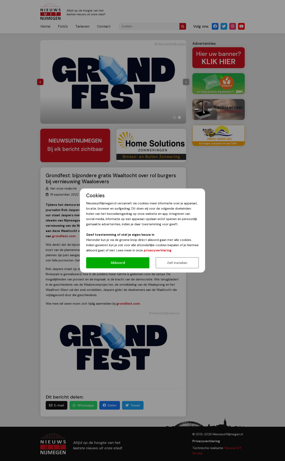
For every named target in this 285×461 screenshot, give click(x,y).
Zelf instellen (177, 263)
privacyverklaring (157, 250)
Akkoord (118, 262)
